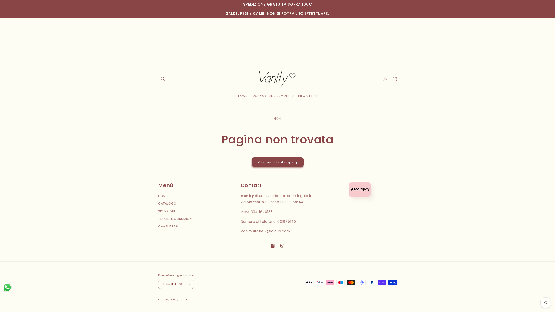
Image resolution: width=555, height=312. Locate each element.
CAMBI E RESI (168, 226)
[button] (163, 79)
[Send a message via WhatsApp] (7, 287)
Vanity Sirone (179, 299)
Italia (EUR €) (172, 284)
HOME (162, 196)
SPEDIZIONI (166, 211)
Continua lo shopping (277, 162)
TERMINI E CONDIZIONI (175, 219)
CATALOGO (167, 203)
